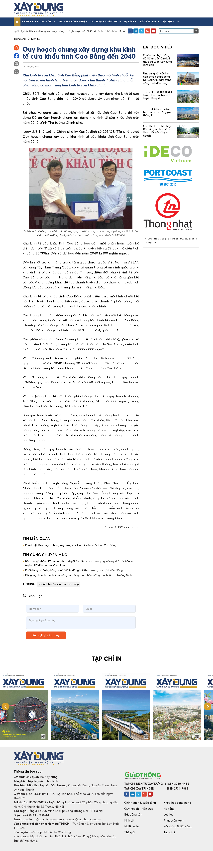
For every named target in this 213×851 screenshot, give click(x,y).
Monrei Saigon (161, 238)
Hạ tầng (129, 21)
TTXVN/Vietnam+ (126, 527)
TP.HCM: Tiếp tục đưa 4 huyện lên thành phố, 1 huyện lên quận (157, 95)
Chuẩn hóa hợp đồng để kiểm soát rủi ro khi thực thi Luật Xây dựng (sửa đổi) (157, 59)
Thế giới (129, 832)
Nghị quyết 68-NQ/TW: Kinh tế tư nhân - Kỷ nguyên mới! (72, 31)
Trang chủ (20, 38)
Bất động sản (148, 21)
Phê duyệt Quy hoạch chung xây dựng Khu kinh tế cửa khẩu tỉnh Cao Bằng (70, 545)
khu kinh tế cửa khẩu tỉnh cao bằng (59, 584)
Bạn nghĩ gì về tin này (45, 635)
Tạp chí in (170, 832)
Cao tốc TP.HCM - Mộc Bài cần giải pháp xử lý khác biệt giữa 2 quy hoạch (157, 130)
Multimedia (131, 826)
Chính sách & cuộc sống (37, 21)
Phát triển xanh (174, 820)
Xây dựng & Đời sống (178, 826)
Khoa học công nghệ (72, 21)
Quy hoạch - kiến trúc (104, 21)
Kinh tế (129, 820)
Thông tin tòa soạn (28, 771)
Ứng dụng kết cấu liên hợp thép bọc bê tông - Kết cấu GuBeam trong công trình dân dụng (157, 78)
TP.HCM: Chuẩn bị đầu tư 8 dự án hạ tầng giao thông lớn (158, 112)
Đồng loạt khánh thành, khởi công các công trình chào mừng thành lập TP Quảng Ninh (78, 575)
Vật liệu (167, 21)
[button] (178, 21)
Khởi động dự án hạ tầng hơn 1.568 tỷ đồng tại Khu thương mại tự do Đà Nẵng (74, 570)
